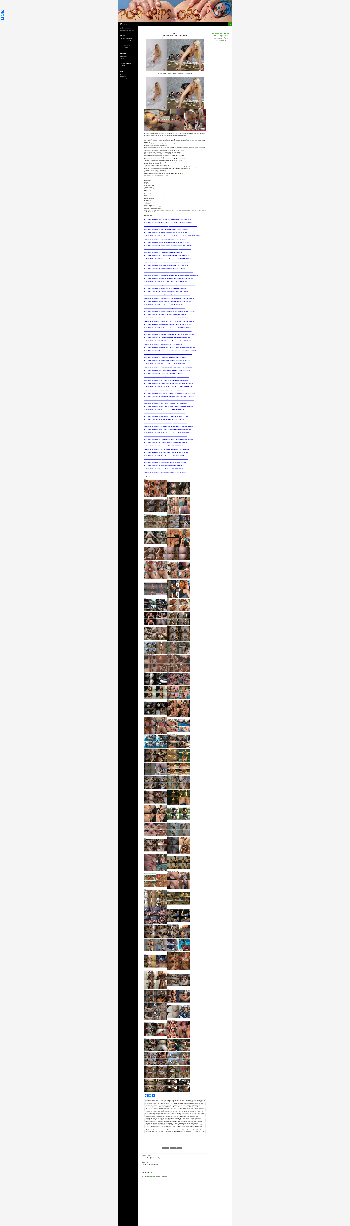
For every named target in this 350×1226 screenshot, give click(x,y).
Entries (123, 76)
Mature (179, 1148)
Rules (218, 24)
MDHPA (175, 33)
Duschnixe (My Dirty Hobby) (150, 1163)
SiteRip (123, 65)
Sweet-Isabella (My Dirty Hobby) (151, 1157)
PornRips (124, 24)
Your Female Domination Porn (221, 33)
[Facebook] (2, 11)
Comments (124, 78)
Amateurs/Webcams (128, 40)
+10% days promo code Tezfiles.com (205, 24)
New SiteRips (123, 56)
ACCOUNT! (222, 40)
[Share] (2, 18)
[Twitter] (2, 15)
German (173, 1148)
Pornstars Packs (127, 45)
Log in (121, 74)
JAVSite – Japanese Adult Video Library (221, 36)
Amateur (165, 1148)
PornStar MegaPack (126, 63)
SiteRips (225, 24)
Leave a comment (182, 38)
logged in (152, 1176)
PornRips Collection (127, 38)
